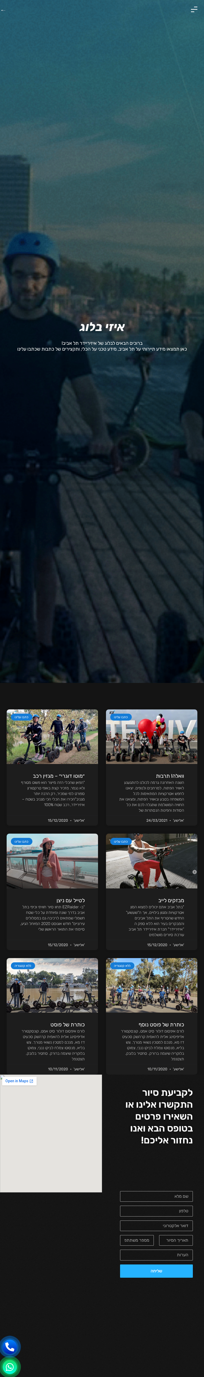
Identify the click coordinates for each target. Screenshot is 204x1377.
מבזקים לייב (171, 900)
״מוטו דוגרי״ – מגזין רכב (59, 776)
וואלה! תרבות (170, 776)
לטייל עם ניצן (71, 900)
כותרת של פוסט (67, 1024)
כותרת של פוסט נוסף (161, 1024)
